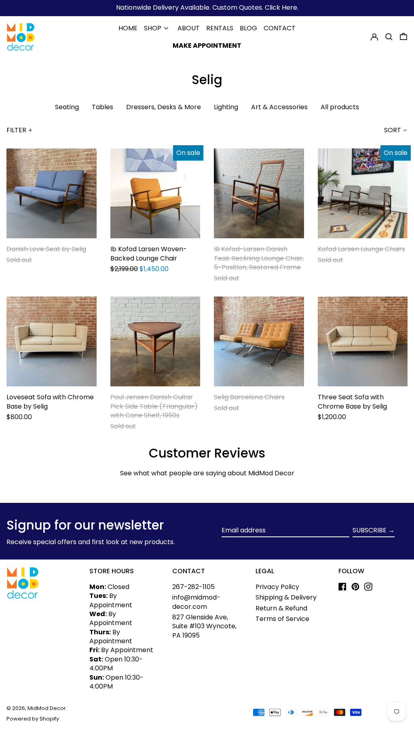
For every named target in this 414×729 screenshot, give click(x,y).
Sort (392, 130)
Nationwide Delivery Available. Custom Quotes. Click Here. (207, 7)
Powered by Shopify (32, 718)
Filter (16, 130)
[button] (389, 36)
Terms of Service (282, 618)
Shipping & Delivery (286, 597)
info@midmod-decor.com (196, 602)
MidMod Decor (46, 708)
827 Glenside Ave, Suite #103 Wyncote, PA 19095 (204, 626)
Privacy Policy (277, 586)
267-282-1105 (193, 586)
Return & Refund (281, 608)
